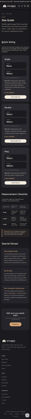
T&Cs (5, 414)
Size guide (5, 383)
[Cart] (25, 6)
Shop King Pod (15, 183)
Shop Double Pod (15, 141)
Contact (4, 386)
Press (3, 403)
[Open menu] (28, 6)
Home (3, 13)
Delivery (4, 377)
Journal (4, 400)
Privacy (11, 414)
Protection (15, 416)
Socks (3, 368)
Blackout (4, 362)
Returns (4, 380)
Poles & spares (6, 365)
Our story (5, 394)
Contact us (15, 324)
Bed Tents (5, 359)
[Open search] (19, 6)
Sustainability (6, 397)
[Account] (22, 6)
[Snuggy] (8, 341)
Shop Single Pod (15, 97)
